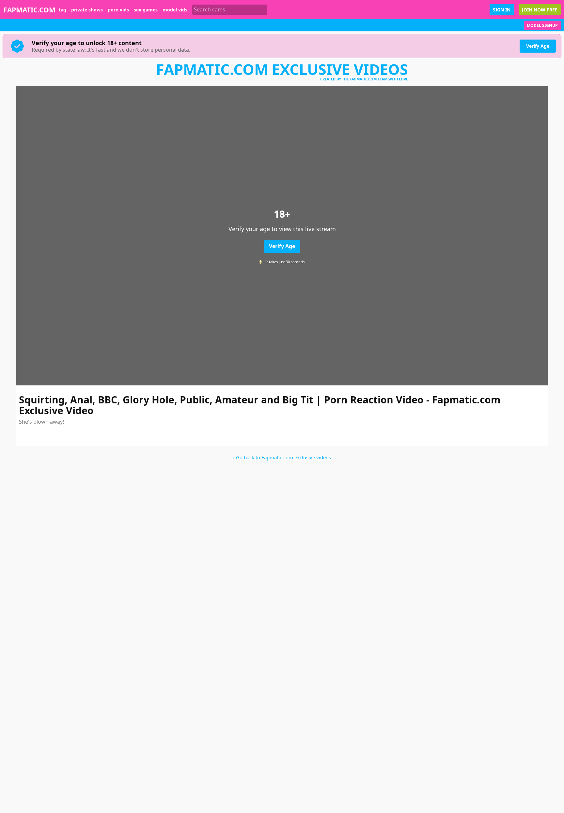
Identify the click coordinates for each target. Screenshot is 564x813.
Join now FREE (539, 10)
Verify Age (537, 46)
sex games (146, 10)
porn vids (118, 10)
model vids (175, 10)
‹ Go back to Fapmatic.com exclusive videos (282, 457)
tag (62, 10)
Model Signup (542, 25)
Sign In (501, 10)
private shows (87, 10)
